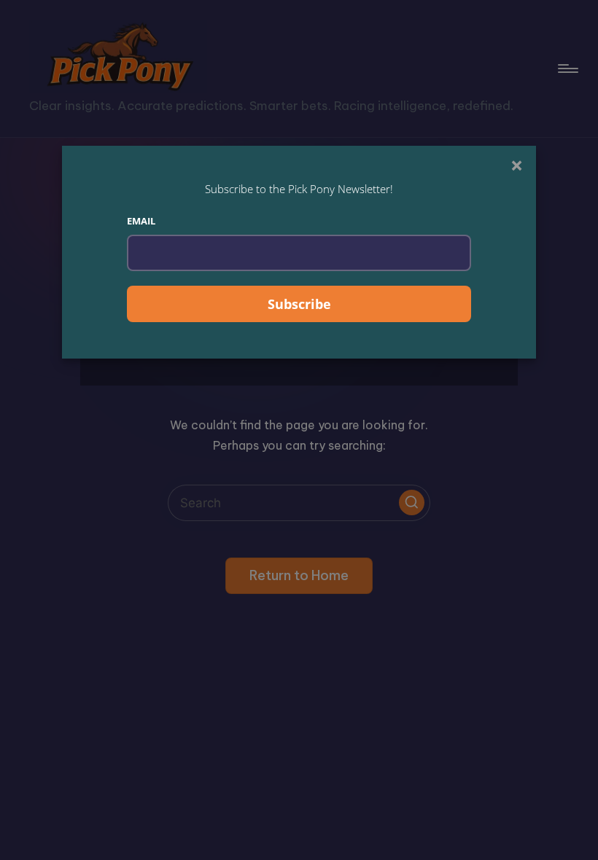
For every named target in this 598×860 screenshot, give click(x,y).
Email (141, 220)
